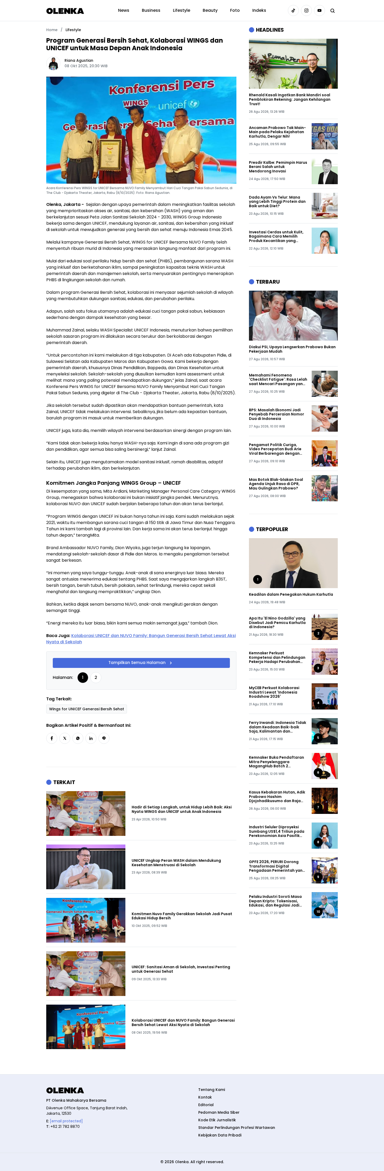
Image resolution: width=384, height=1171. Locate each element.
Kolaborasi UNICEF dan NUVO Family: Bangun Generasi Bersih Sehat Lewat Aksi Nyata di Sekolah (183, 1022)
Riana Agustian (79, 60)
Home (51, 29)
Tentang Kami (211, 1089)
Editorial (206, 1104)
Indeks (259, 10)
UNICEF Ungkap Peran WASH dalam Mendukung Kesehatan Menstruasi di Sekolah (176, 862)
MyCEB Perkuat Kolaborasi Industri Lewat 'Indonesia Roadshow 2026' (274, 692)
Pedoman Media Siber (219, 1112)
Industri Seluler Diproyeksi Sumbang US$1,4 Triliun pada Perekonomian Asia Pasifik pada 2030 (276, 831)
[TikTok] (293, 10)
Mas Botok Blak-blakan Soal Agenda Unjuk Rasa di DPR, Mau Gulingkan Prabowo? (276, 484)
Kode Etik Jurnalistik (217, 1120)
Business (151, 10)
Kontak (205, 1097)
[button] (51, 738)
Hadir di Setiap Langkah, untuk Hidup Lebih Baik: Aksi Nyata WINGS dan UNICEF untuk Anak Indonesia (182, 809)
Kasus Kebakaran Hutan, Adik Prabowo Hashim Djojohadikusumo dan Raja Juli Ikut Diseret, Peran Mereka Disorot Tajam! (278, 796)
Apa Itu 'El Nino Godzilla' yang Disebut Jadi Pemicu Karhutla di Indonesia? (277, 622)
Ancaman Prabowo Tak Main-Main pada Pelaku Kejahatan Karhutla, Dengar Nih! (277, 132)
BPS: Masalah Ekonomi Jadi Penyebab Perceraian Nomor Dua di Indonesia (276, 414)
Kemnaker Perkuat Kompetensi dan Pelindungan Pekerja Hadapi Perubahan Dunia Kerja (277, 657)
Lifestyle (181, 10)
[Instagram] (306, 10)
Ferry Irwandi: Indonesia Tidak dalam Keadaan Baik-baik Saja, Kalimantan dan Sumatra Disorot (277, 727)
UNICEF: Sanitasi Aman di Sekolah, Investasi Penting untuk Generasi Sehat (181, 969)
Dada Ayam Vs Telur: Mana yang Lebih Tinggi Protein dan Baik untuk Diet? (277, 201)
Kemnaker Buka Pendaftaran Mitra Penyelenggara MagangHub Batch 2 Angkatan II (276, 761)
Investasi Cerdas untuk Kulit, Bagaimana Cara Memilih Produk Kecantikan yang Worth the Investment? (276, 236)
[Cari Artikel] (332, 10)
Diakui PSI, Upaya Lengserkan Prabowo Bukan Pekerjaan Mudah (292, 349)
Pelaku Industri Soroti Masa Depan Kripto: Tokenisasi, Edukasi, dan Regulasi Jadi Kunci (275, 901)
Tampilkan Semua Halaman (137, 663)
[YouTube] (319, 10)
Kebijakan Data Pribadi (219, 1135)
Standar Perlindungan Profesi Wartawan (236, 1127)
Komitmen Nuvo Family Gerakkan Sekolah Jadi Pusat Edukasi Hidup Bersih (182, 916)
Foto (235, 10)
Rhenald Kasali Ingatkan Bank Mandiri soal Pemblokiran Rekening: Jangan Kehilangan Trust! (289, 99)
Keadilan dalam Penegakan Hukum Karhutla (291, 594)
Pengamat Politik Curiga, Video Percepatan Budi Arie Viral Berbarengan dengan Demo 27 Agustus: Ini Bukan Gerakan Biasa (275, 449)
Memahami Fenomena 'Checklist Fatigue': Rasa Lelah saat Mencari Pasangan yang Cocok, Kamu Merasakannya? (278, 379)
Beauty (210, 10)
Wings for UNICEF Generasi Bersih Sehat (86, 709)
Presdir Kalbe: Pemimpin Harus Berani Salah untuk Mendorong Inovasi (278, 166)
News (123, 10)
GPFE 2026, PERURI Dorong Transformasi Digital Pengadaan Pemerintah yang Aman (277, 866)
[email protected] (66, 1121)
